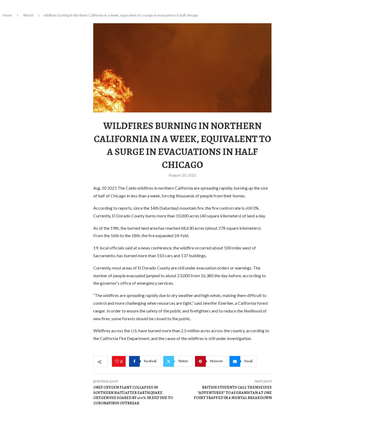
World (28, 15)
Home (7, 15)
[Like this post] (117, 361)
